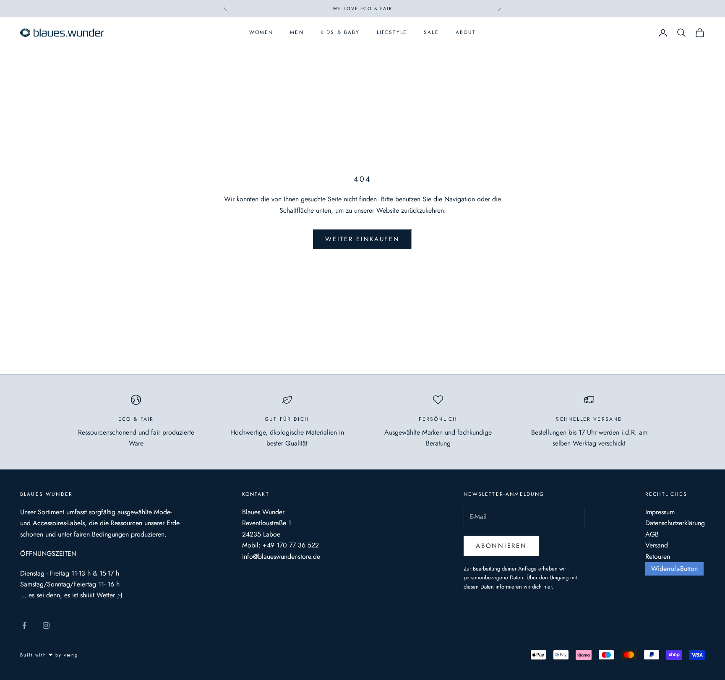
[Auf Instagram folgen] (46, 625)
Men (296, 32)
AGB (652, 534)
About (466, 32)
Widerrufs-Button (674, 568)
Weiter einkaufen (362, 239)
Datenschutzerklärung (675, 523)
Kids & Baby (340, 32)
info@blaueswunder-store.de (281, 556)
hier (547, 587)
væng (71, 654)
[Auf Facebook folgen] (24, 625)
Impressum (660, 512)
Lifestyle (392, 32)
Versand (656, 545)
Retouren (657, 556)
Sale (431, 32)
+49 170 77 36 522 (291, 545)
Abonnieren (501, 545)
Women (261, 32)
